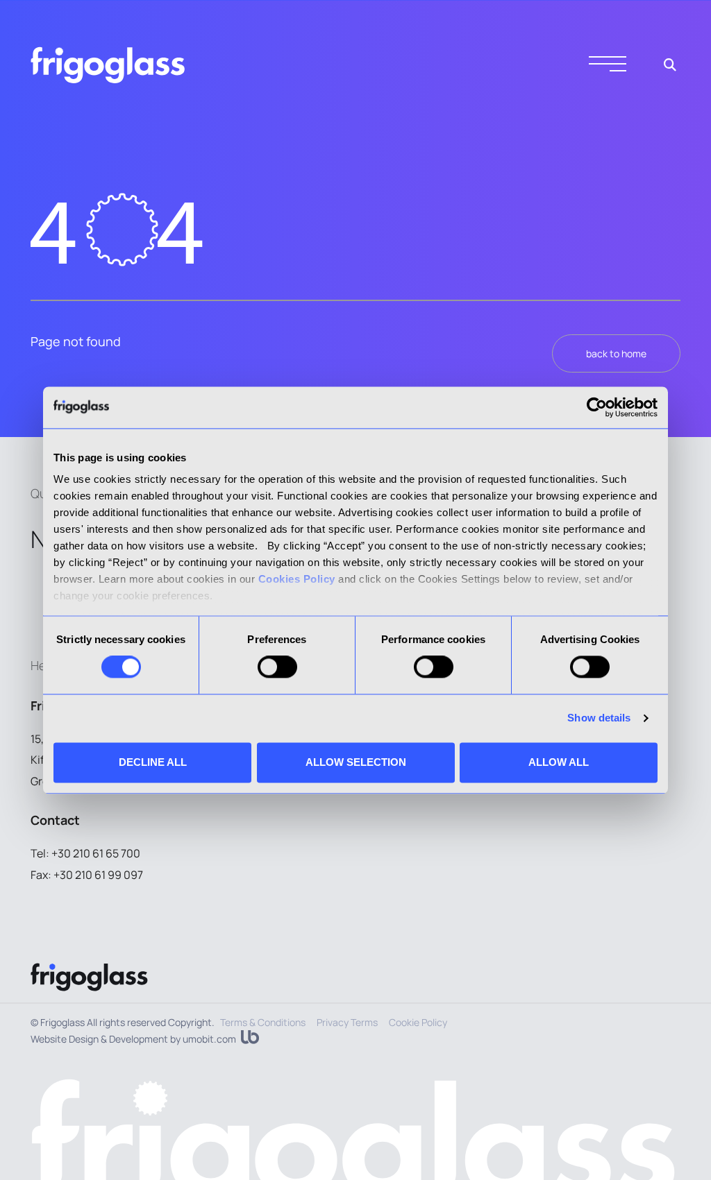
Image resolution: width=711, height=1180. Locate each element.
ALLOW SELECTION (356, 762)
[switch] (277, 667)
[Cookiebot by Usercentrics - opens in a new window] (597, 407)
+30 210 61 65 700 (95, 853)
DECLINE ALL (153, 762)
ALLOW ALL (558, 762)
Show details (598, 718)
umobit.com (209, 1039)
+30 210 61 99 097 (98, 874)
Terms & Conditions (263, 1022)
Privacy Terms (347, 1022)
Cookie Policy (418, 1022)
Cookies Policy (296, 579)
